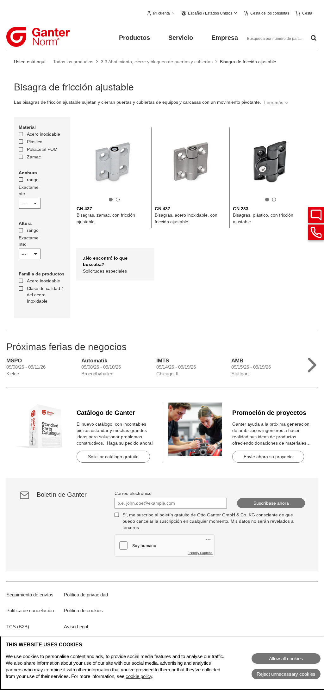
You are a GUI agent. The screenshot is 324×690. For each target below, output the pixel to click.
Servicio (180, 37)
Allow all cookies (286, 658)
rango (33, 179)
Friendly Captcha (200, 553)
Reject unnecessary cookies (286, 674)
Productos (134, 37)
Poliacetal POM (42, 149)
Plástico (34, 141)
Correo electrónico (133, 493)
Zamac (34, 156)
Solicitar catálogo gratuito (113, 456)
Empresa (224, 37)
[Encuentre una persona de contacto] (316, 215)
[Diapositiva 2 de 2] (118, 199)
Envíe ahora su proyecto (268, 456)
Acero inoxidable (43, 134)
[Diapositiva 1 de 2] (111, 199)
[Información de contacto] (316, 232)
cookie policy (139, 676)
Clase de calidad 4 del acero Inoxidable (45, 295)
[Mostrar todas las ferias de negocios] (312, 363)
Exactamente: (29, 190)
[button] (161, 13)
